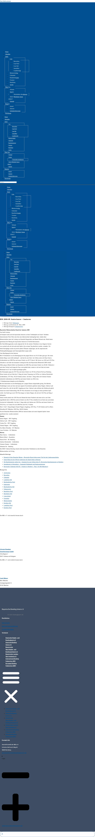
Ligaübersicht (17, 70)
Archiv (11, 84)
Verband (12, 89)
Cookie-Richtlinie (8, 629)
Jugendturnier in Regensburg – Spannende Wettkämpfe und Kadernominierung (24, 464)
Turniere (12, 80)
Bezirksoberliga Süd (9, 487)
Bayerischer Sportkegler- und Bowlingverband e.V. (12, 649)
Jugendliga (16, 68)
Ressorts (7, 104)
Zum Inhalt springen (5, 1)
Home (6, 51)
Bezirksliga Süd (8, 493)
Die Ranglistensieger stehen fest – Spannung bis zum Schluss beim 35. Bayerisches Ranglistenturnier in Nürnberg (33, 462)
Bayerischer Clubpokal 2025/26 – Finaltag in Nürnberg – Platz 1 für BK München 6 (26, 466)
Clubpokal (12, 75)
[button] (11, 687)
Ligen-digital (7, 496)
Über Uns (7, 87)
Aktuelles (7, 54)
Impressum (6, 623)
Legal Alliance (4, 578)
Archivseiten (7, 473)
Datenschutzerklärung (10, 626)
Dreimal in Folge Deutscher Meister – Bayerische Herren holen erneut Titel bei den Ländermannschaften (31, 457)
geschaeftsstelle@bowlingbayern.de (14, 753)
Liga (11, 59)
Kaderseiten (7, 484)
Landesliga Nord (8, 505)
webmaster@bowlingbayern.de (12, 826)
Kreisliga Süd (7, 503)
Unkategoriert (19, 326)
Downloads (8, 113)
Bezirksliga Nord (8, 491)
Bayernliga (16, 61)
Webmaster (16, 323)
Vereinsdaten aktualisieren (20, 94)
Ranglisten (12, 82)
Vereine (12, 92)
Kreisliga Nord (8, 507)
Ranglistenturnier (14, 77)
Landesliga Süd (8, 479)
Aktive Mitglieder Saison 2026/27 (15, 98)
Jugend (11, 106)
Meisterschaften (14, 73)
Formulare (6, 498)
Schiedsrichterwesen (15, 111)
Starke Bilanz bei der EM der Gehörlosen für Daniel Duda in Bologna (22, 459)
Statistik (12, 101)
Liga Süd (16, 66)
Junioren (12, 108)
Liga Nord (16, 63)
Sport (6, 56)
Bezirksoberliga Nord (9, 482)
